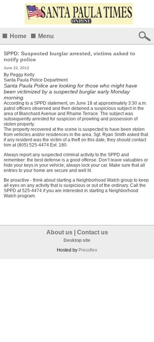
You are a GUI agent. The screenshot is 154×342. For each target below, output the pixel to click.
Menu (46, 36)
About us (59, 232)
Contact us (92, 232)
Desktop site (77, 240)
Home (18, 36)
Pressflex (87, 250)
